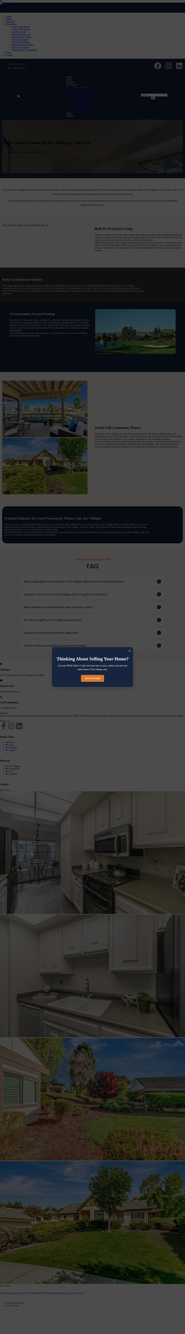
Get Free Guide (92, 678)
